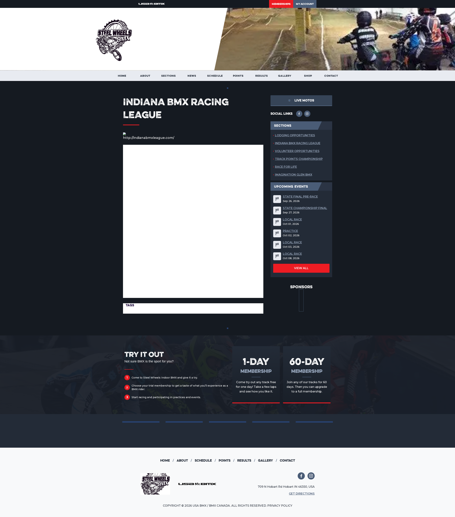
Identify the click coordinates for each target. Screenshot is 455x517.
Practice (290, 231)
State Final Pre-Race (300, 196)
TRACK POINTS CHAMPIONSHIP (299, 159)
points (226, 460)
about (184, 460)
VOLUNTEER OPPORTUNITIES (297, 151)
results (246, 460)
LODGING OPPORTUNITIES (295, 135)
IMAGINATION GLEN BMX (293, 174)
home (167, 460)
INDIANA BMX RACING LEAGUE (297, 143)
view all (301, 268)
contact (287, 460)
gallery (267, 460)
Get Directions (302, 493)
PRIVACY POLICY (279, 505)
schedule (205, 460)
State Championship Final (305, 208)
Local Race (292, 219)
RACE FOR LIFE (286, 167)
